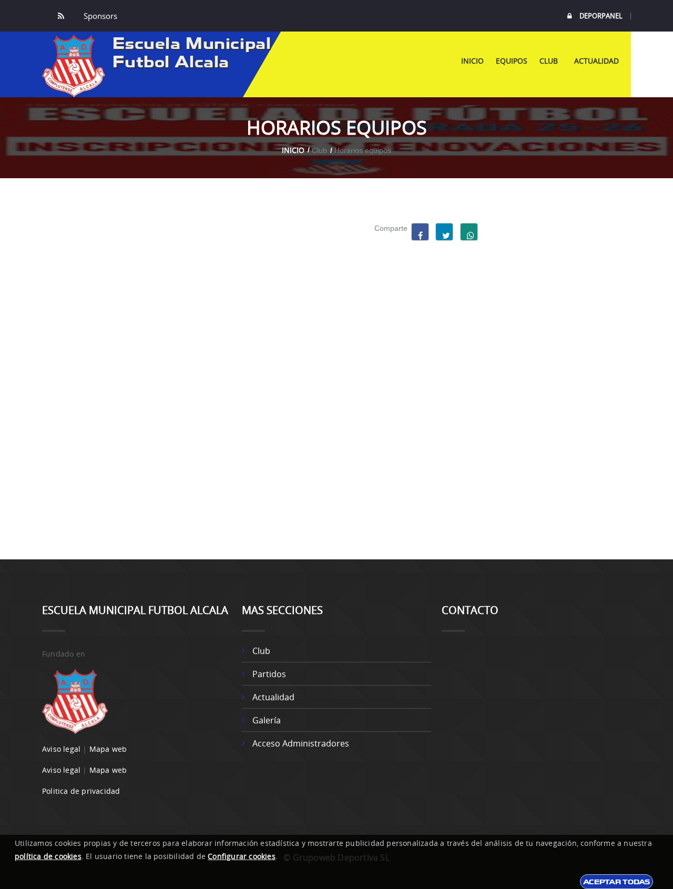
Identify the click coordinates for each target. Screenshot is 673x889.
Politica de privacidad (81, 791)
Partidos (269, 674)
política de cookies (48, 856)
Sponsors (99, 16)
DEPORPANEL (601, 16)
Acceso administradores (300, 743)
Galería (266, 720)
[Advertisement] (561, 380)
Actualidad (596, 61)
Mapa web (108, 749)
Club (550, 61)
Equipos (511, 61)
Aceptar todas (616, 881)
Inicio (472, 61)
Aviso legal (61, 749)
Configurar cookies (242, 856)
